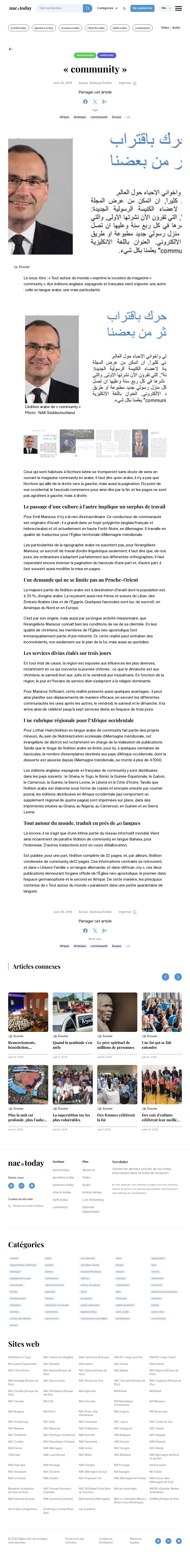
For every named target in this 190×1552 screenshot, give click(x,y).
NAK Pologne (87, 1465)
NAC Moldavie (122, 1455)
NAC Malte (85, 1455)
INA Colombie (87, 1401)
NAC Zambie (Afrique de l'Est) (23, 1393)
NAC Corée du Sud (161, 1422)
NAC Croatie (15, 1442)
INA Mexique (157, 1401)
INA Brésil (155, 1391)
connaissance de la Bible (94, 1319)
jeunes (13, 1325)
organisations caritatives (23, 1265)
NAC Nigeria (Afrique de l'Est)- (164, 1372)
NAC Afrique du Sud (91, 1381)
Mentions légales (136, 1541)
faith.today (120, 28)
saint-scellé (122, 1312)
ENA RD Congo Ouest (163, 1357)
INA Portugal (121, 1465)
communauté (99, 117)
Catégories (105, 8)
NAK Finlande (158, 1442)
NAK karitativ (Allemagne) (94, 1499)
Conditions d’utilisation (106, 1541)
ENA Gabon (86, 1364)
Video (165, 27)
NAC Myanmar (52, 1428)
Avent (84, 1292)
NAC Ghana (121, 1364)
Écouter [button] (24, 267)
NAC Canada (16, 1401)
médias (49, 1265)
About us (88, 1170)
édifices (85, 1279)
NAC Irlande (157, 1448)
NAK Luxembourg (54, 1455)
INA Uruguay (121, 1411)
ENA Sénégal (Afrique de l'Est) (23, 1383)
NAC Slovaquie (17, 1472)
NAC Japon (121, 1422)
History (13, 1292)
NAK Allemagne (52, 1448)
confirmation (122, 1285)
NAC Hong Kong (18, 1422)
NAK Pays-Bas (16, 1465)
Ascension (86, 1299)
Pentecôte (121, 1299)
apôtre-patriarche (90, 1305)
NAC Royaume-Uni (90, 1478)
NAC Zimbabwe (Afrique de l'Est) (58, 1393)
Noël (118, 1292)
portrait (155, 1305)
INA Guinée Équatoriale (22, 1364)
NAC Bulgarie (158, 1435)
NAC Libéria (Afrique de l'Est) (93, 1372)
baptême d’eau (88, 1312)
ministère (156, 1299)
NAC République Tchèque (59, 1442)
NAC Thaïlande (17, 1435)
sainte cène (157, 1312)
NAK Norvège (51, 1465)
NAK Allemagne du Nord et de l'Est (164, 1457)
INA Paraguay (16, 1411)
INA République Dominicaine (123, 1403)
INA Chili (48, 1401)
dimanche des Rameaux (164, 1292)
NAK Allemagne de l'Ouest (130, 1478)
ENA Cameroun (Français (94, 1357)
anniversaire (16, 1285)
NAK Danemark (88, 1442)
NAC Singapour (123, 1428)
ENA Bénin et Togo (19, 1357)
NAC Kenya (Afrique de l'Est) (57, 1372)
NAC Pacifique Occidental (59, 1435)
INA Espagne (122, 1472)
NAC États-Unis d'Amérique (88, 1413)
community (142, 28)
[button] (16, 1036)
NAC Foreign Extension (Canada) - (57, 1491)
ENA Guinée (157, 1364)
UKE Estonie (121, 1442)
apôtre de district (125, 1305)
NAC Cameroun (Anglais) (58, 1357)
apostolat (50, 1292)
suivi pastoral (88, 1258)
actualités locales (90, 1265)
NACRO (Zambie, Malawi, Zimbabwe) (164, 1491)
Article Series (91, 1192)
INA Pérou (49, 1411)
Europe (116, 117)
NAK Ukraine (50, 1478)
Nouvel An (156, 1285)
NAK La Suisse (17, 1478)
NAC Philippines (88, 1428)
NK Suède (156, 1472)
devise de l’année (54, 1285)
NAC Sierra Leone (54, 1381)
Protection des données (74, 1541)
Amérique (80, 117)
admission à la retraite (57, 1305)
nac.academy (87, 1509)
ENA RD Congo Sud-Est (128, 1357)
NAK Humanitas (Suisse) (58, 1499)
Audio (176, 27)
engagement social (20, 1279)
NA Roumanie (158, 1465)
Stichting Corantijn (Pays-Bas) (58, 1511)
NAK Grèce (85, 1448)
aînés (48, 1258)
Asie (153, 1265)
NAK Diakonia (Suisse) (21, 1499)
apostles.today (43, 28)
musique (120, 1279)
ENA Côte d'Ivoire (18, 1370)
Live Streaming (93, 1200)
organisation (158, 1258)
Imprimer (125, 83)
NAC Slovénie (51, 1472)
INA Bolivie (120, 1391)
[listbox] (166, 8)
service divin (51, 1319)
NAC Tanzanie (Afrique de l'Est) (129, 1383)
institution (15, 1305)
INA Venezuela (158, 1411)
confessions (51, 1279)
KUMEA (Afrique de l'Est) (164, 1499)
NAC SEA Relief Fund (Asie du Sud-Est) (95, 1491)
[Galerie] (95, 354)
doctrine (14, 1312)
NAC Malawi (121, 1370)
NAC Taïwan (157, 1428)
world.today (19, 28)
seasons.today (70, 28)
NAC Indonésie (88, 1422)
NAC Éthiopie (51, 1364)
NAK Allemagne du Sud (93, 1472)
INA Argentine (87, 1391)
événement (157, 1279)
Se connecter (142, 8)
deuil (118, 1258)
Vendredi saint (17, 1299)
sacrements (51, 1312)
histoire (14, 1258)
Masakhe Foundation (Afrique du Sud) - (21, 1491)
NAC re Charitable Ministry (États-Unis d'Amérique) (130, 1501)
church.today (96, 28)
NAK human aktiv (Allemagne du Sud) (161, 1480)
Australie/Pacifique (91, 1272)
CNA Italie (14, 1455)
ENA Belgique (122, 1435)
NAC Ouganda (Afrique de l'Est (165, 1383)
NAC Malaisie (16, 1428)
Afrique (64, 117)
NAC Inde (49, 1422)
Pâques (49, 1299)
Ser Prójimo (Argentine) (22, 1509)
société (155, 1272)
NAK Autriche (87, 1435)
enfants (120, 1272)
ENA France (15, 1448)
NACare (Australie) (125, 1489)
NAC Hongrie (122, 1448)
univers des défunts (20, 1319)
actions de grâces (90, 1285)
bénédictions (123, 1319)
